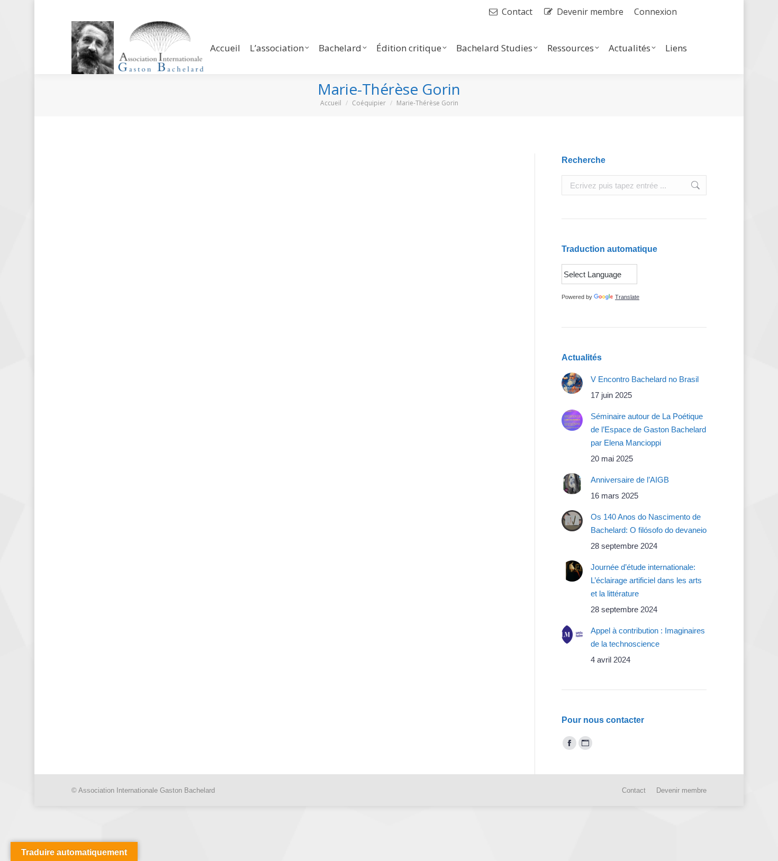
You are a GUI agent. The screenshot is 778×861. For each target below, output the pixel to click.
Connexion (655, 11)
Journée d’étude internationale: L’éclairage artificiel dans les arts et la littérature (646, 580)
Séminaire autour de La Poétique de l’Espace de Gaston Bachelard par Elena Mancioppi (648, 429)
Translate (627, 297)
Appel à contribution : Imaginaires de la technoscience (648, 637)
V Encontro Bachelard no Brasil (645, 379)
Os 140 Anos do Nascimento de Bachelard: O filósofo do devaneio (649, 523)
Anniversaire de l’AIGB (630, 479)
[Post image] (572, 383)
